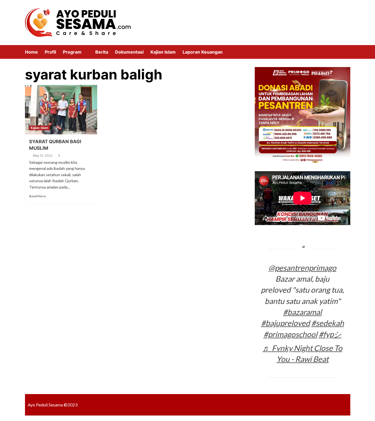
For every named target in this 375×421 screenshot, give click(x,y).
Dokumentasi (129, 52)
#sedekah (327, 323)
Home (31, 52)
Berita (101, 52)
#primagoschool (290, 334)
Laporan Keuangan (203, 52)
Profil (50, 52)
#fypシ (330, 334)
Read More (37, 196)
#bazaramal (302, 312)
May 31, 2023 (42, 155)
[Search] (346, 52)
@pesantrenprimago (302, 267)
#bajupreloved (285, 323)
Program (72, 52)
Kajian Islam (163, 52)
